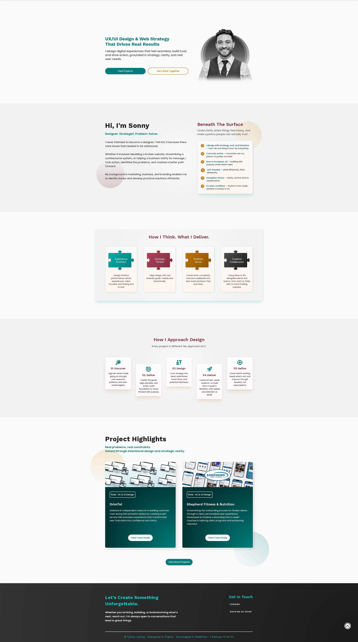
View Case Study (140, 537)
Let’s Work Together (168, 71)
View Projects (125, 71)
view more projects (179, 562)
